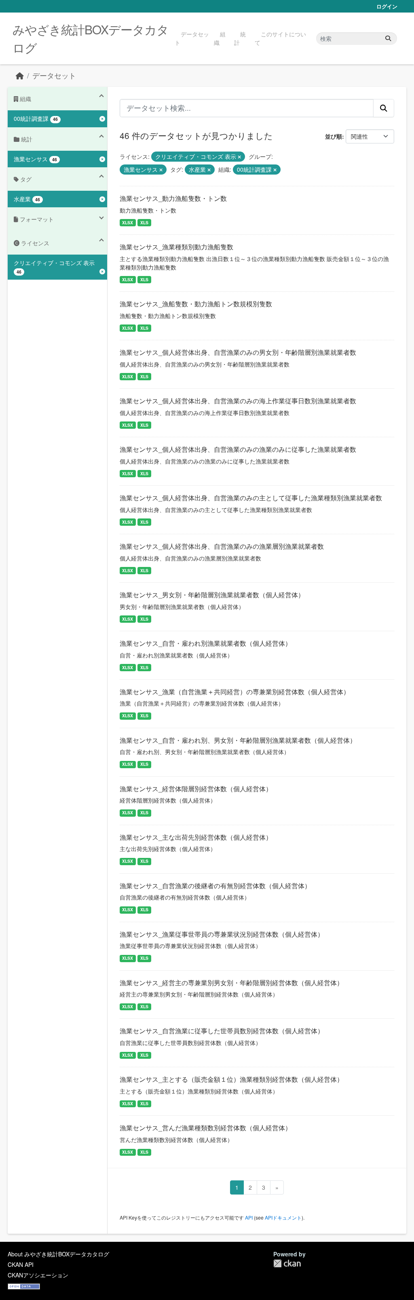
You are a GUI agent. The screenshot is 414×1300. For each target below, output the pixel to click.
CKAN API (21, 1264)
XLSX (127, 222)
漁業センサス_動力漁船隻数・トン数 (173, 198)
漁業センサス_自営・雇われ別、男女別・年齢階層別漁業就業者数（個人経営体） (238, 740)
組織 (220, 38)
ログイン (386, 6)
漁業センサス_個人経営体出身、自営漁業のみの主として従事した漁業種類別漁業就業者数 (251, 497)
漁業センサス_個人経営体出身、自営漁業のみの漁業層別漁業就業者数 (222, 546)
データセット (192, 38)
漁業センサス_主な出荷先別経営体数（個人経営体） (196, 837)
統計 (240, 38)
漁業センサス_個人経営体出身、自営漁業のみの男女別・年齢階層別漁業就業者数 (238, 352)
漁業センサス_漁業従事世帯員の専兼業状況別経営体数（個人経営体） (222, 934)
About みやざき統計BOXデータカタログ (58, 1254)
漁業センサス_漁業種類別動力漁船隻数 (176, 246)
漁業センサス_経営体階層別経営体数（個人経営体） (196, 788)
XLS (144, 222)
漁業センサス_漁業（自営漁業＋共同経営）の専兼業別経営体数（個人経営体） (235, 691)
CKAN (287, 1263)
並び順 (333, 136)
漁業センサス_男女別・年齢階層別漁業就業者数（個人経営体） (212, 594)
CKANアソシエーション (38, 1275)
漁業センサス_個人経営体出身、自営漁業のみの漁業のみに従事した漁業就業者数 (238, 449)
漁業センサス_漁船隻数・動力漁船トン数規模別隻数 (196, 303)
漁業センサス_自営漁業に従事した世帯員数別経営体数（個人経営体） (222, 1030)
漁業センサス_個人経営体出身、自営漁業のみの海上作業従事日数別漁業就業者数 (238, 400)
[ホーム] (20, 75)
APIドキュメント (283, 1217)
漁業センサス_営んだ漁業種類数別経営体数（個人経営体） (205, 1127)
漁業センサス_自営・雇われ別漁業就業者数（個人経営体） (205, 643)
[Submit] (388, 38)
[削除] (239, 157)
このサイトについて (280, 38)
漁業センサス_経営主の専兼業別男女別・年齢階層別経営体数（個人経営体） (231, 982)
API (249, 1217)
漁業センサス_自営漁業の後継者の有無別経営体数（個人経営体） (215, 885)
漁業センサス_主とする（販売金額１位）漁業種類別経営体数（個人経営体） (231, 1079)
